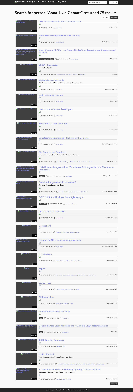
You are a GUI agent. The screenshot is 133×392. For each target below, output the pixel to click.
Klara (68, 261)
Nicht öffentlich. (47, 354)
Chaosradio (114, 74)
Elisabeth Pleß (81, 364)
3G (45, 204)
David (61, 303)
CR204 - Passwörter (48, 65)
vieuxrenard (100, 364)
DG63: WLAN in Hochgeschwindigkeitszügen (61, 197)
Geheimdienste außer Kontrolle (54, 311)
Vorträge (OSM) (44, 59)
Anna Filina (59, 28)
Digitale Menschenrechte (51, 80)
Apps (69, 390)
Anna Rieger (74, 59)
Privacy (81, 390)
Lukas (80, 261)
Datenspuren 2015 (112, 161)
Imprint (75, 390)
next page (114, 17)
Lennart (58, 289)
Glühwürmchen (46, 297)
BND (41, 318)
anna (58, 346)
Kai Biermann (65, 364)
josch (58, 162)
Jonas (62, 275)
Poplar (42, 269)
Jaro (72, 303)
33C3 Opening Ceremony (51, 340)
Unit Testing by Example (51, 95)
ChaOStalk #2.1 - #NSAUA (52, 211)
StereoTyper (45, 283)
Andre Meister (67, 379)
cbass (77, 192)
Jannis (58, 261)
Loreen (77, 289)
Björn (70, 289)
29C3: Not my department (109, 42)
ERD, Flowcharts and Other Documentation (60, 21)
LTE (41, 204)
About (64, 390)
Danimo (75, 74)
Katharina (92, 275)
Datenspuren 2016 (112, 318)
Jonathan (58, 232)
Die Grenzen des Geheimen (52, 152)
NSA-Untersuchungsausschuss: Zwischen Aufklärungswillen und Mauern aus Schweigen (76, 168)
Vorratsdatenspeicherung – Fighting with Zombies (64, 138)
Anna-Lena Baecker (71, 204)
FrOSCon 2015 (113, 101)
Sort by (105, 17)
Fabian (72, 232)
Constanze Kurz (87, 162)
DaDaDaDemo (46, 254)
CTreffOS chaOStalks (111, 218)
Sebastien (67, 275)
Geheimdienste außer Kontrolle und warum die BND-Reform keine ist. (73, 326)
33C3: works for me (111, 346)
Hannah (73, 261)
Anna (77, 232)
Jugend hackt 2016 (111, 232)
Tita (76, 275)
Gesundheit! (45, 226)
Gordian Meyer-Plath (66, 162)
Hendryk (82, 74)
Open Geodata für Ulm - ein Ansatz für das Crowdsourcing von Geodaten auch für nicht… (77, 51)
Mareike (80, 275)
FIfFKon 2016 (113, 332)
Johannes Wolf (90, 364)
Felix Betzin (84, 192)
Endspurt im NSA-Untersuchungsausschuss (60, 240)
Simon (66, 289)
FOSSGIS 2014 (113, 59)
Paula (67, 232)
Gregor (66, 303)
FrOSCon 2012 (113, 27)
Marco (58, 275)
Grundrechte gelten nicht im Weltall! (57, 182)
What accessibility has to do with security (59, 36)
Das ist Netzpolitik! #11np (109, 144)
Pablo (63, 232)
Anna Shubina (60, 42)
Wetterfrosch (61, 74)
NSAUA (42, 176)
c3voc (87, 390)
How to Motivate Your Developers (56, 109)
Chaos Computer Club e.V (53, 390)
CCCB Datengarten (111, 203)
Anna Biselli (69, 74)
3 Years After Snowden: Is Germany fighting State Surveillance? (70, 369)
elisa (64, 346)
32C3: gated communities (110, 176)
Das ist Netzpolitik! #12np (109, 246)
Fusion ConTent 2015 (111, 89)
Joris (61, 261)
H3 (52, 59)
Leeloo (73, 275)
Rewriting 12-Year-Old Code (53, 124)
